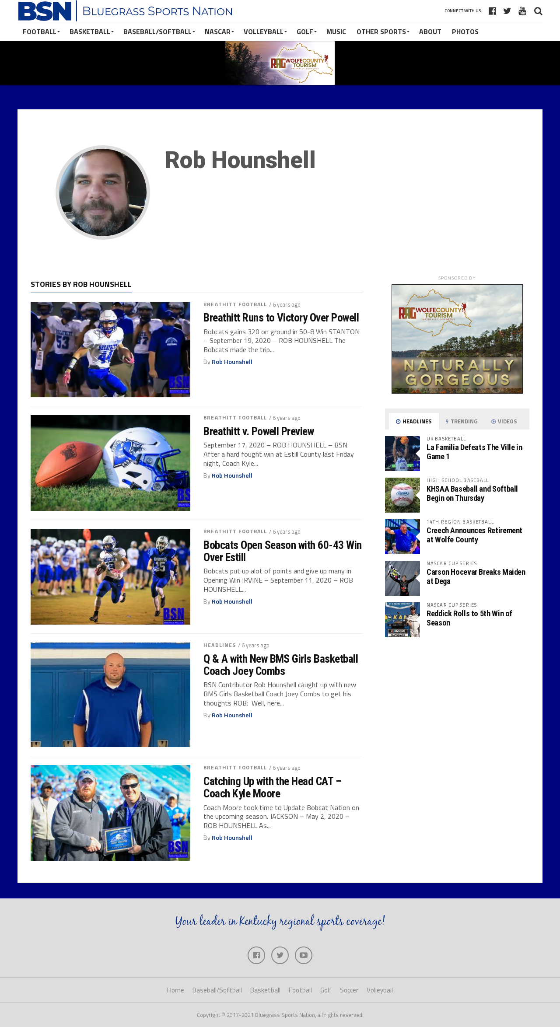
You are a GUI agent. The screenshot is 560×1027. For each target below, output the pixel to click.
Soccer (349, 990)
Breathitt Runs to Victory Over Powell (281, 317)
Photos (465, 31)
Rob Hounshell (232, 362)
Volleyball (264, 31)
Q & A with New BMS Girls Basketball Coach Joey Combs (280, 665)
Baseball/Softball (157, 31)
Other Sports (381, 31)
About (430, 31)
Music (336, 31)
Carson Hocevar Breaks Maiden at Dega (476, 576)
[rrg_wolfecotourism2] (457, 391)
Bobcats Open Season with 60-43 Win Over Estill (282, 551)
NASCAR (218, 31)
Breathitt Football (235, 304)
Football (39, 31)
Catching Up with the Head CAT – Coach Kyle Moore (272, 787)
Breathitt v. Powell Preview (258, 431)
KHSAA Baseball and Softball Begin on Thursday (472, 493)
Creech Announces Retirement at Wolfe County (474, 535)
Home (175, 990)
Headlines (219, 645)
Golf (305, 31)
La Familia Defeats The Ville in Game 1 (474, 452)
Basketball (90, 31)
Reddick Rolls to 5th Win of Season (469, 618)
